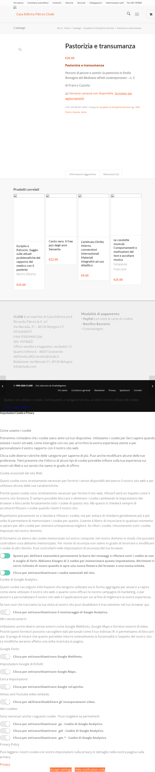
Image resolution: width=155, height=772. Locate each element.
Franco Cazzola (72, 112)
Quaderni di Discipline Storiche (115, 107)
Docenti (81, 2)
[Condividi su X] (68, 123)
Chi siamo (18, 2)
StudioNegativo (59, 385)
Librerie (69, 2)
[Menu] (137, 14)
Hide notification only (90, 769)
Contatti (57, 2)
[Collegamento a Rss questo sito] (139, 385)
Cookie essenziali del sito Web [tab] (21, 473)
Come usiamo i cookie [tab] (15, 430)
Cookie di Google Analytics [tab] (18, 579)
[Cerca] (126, 14)
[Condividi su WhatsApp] (68, 128)
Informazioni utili (115, 2)
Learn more (21, 407)
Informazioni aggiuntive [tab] (82, 174)
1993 (137, 107)
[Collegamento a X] (122, 385)
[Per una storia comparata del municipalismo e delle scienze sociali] (152, 386)
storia (83, 112)
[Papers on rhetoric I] (3, 386)
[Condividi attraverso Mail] (68, 148)
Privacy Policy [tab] (9, 744)
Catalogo (19, 27)
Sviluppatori (95, 2)
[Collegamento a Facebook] (127, 385)
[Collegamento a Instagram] (68, 154)
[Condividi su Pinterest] (68, 133)
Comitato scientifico (38, 2)
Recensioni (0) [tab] (111, 174)
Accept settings (61, 769)
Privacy (5, 764)
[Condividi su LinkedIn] (68, 138)
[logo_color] (38, 14)
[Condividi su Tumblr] (68, 143)
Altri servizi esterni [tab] (13, 619)
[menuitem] (19, 3)
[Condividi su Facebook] (68, 117)
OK (7, 407)
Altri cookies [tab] (8, 709)
